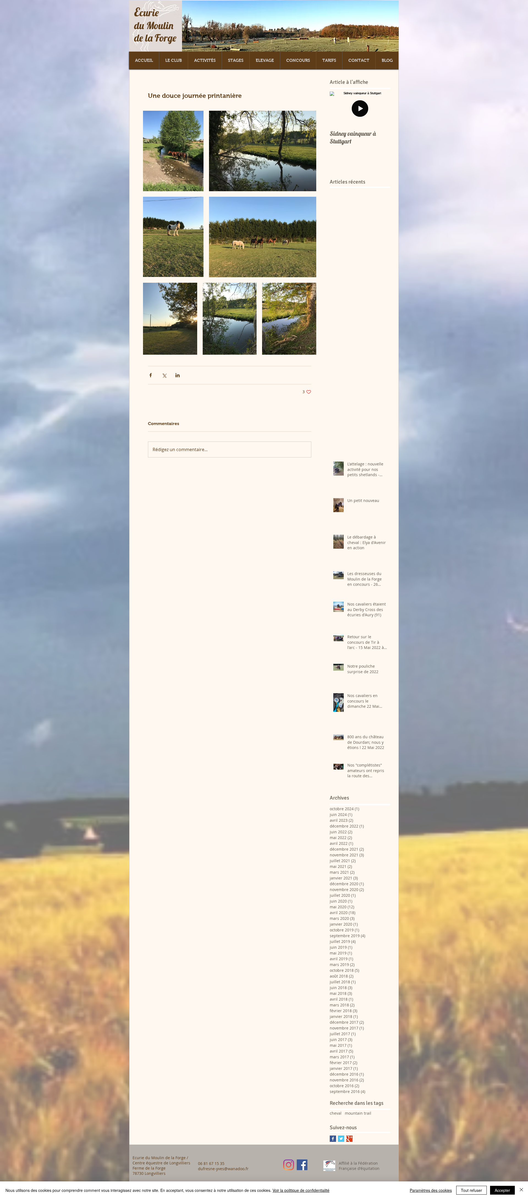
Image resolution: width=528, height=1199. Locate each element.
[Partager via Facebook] (150, 375)
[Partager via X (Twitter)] (164, 375)
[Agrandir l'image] (173, 151)
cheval (336, 1113)
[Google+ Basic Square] (349, 1139)
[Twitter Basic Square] (341, 1139)
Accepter (502, 1190)
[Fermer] (521, 1190)
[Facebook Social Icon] (302, 1164)
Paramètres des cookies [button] (431, 1190)
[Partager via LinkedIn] (177, 375)
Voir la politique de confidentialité (301, 1190)
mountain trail (358, 1113)
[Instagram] (288, 1164)
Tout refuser (471, 1190)
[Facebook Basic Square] (333, 1139)
